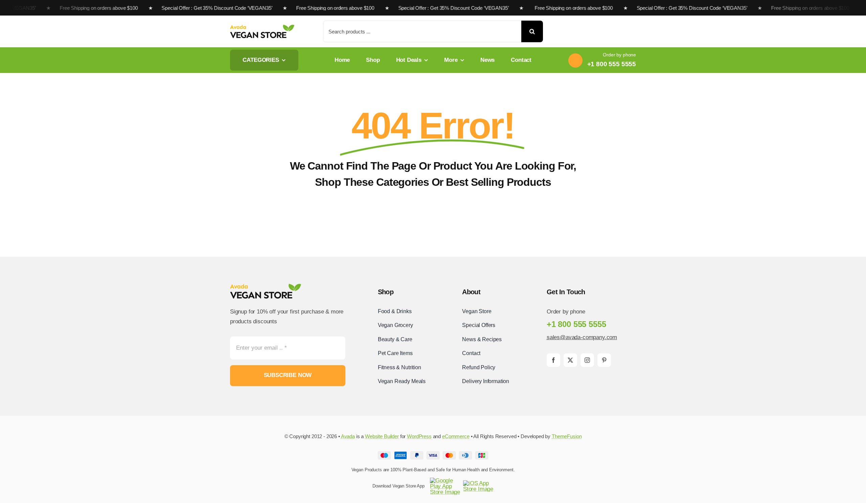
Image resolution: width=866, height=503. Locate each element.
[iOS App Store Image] (478, 483)
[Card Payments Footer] (433, 454)
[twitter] (570, 360)
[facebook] (553, 360)
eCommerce (456, 436)
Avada (348, 436)
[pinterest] (604, 360)
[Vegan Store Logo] (262, 27)
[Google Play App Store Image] (445, 480)
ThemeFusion (567, 436)
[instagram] (587, 360)
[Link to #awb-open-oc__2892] (633, 32)
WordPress (419, 436)
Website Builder (382, 436)
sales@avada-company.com (582, 337)
